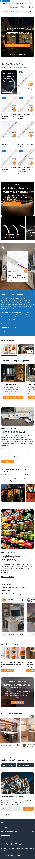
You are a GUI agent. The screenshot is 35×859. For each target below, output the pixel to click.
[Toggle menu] (2, 7)
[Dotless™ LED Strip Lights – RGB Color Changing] (9, 129)
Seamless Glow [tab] (6, 67)
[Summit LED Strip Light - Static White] (9, 157)
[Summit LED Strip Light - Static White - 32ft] (9, 104)
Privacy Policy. (5, 815)
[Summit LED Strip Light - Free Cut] (26, 78)
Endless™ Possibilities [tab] (21, 67)
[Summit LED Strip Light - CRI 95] (26, 104)
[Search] (31, 12)
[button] (14, 54)
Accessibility (6, 850)
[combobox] (17, 11)
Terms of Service (17, 848)
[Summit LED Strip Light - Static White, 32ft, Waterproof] (26, 157)
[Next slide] (24, 55)
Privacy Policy (29, 848)
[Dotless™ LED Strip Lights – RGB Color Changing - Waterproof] (26, 129)
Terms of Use (26, 813)
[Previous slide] (11, 55)
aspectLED (16, 856)
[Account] (29, 7)
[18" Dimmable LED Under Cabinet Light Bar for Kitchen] (17, 262)
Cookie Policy (5, 848)
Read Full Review (6, 324)
